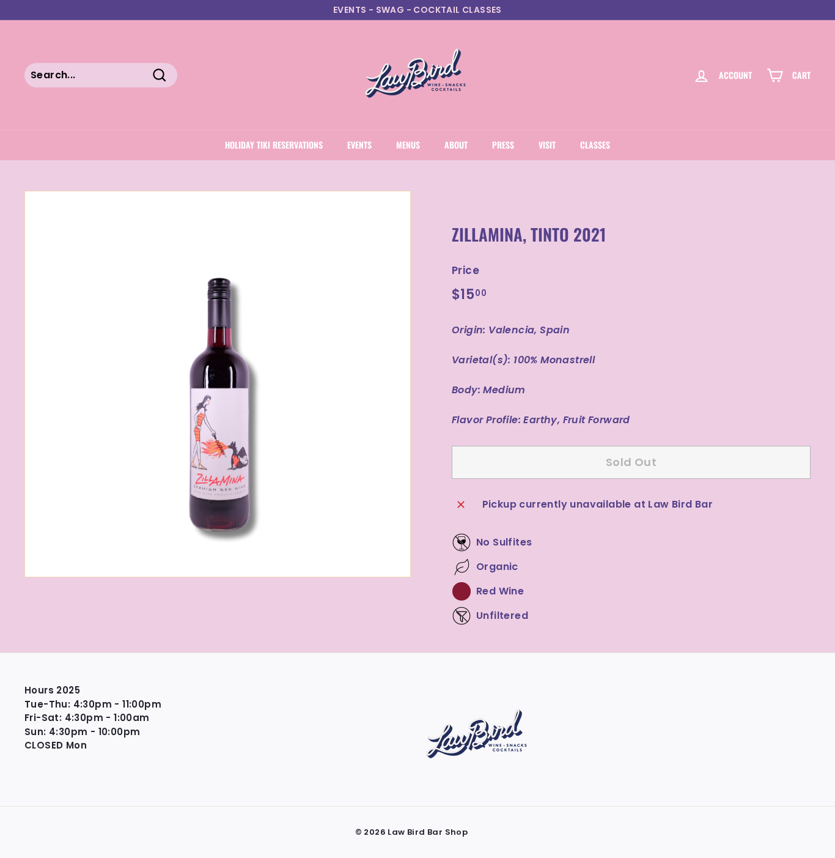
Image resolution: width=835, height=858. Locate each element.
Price (465, 270)
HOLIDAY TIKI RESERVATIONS (274, 144)
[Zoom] (217, 384)
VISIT (547, 144)
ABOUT (456, 144)
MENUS (408, 144)
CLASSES (595, 144)
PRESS (503, 144)
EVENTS (359, 144)
